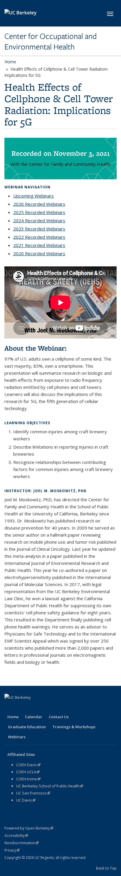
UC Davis (26, 800)
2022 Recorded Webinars (39, 237)
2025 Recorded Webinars (39, 212)
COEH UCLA (28, 771)
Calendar (33, 716)
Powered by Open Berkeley (28, 828)
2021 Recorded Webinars (39, 245)
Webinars (17, 736)
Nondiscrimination (21, 842)
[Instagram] (55, 707)
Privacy (12, 850)
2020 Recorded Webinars (39, 253)
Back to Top (106, 868)
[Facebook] (9, 707)
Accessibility (16, 835)
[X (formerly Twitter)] (21, 707)
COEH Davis (28, 764)
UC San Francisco (33, 793)
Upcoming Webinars (33, 196)
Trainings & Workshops (73, 726)
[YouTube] (44, 707)
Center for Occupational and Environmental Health (50, 41)
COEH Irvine (28, 779)
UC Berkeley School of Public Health (49, 786)
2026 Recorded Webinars (39, 204)
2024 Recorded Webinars (39, 220)
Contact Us (59, 716)
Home (10, 61)
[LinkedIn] (32, 707)
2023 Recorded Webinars (39, 229)
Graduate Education (27, 726)
